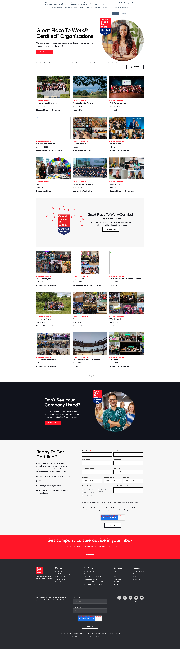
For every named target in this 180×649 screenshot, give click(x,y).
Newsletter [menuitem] (117, 587)
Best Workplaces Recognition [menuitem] (64, 574)
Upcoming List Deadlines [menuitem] (91, 579)
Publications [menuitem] (117, 579)
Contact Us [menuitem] (136, 579)
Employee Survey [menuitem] (60, 576)
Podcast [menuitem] (116, 584)
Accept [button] (116, 13)
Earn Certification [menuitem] (89, 571)
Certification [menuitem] (58, 571)
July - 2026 (119, 146)
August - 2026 (49, 105)
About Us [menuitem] (136, 568)
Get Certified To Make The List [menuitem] (93, 584)
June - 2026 (87, 280)
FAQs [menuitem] (134, 576)
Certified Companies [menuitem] (90, 574)
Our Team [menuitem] (136, 574)
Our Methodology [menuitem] (138, 571)
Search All (78, 67)
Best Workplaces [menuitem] (90, 568)
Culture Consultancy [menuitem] (61, 581)
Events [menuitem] (116, 574)
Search (136, 67)
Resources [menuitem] (118, 568)
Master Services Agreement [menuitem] (110, 633)
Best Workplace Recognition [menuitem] (79, 633)
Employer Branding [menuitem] (60, 579)
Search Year (114, 67)
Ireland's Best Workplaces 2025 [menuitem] (93, 581)
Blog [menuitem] (115, 571)
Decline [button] (124, 13)
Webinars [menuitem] (116, 576)
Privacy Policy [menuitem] (95, 633)
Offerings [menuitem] (58, 568)
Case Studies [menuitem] (118, 581)
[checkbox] (97, 493)
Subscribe (90, 554)
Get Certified (45, 52)
